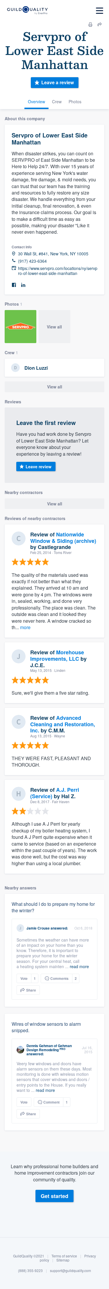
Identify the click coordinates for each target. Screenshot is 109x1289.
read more (79, 966)
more (25, 627)
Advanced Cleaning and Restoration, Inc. (62, 724)
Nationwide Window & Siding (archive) (63, 538)
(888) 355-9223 (30, 1270)
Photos (75, 101)
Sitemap (62, 1259)
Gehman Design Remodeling (49, 1047)
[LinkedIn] (23, 285)
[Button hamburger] (99, 11)
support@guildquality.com (70, 1270)
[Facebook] (14, 285)
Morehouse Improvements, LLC (57, 655)
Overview (36, 101)
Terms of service (64, 1255)
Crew (57, 101)
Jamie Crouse (38, 928)
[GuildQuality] (27, 10)
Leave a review (57, 82)
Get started (54, 1196)
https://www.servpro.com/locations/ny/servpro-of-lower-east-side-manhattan (57, 271)
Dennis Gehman (39, 1045)
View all (54, 327)
